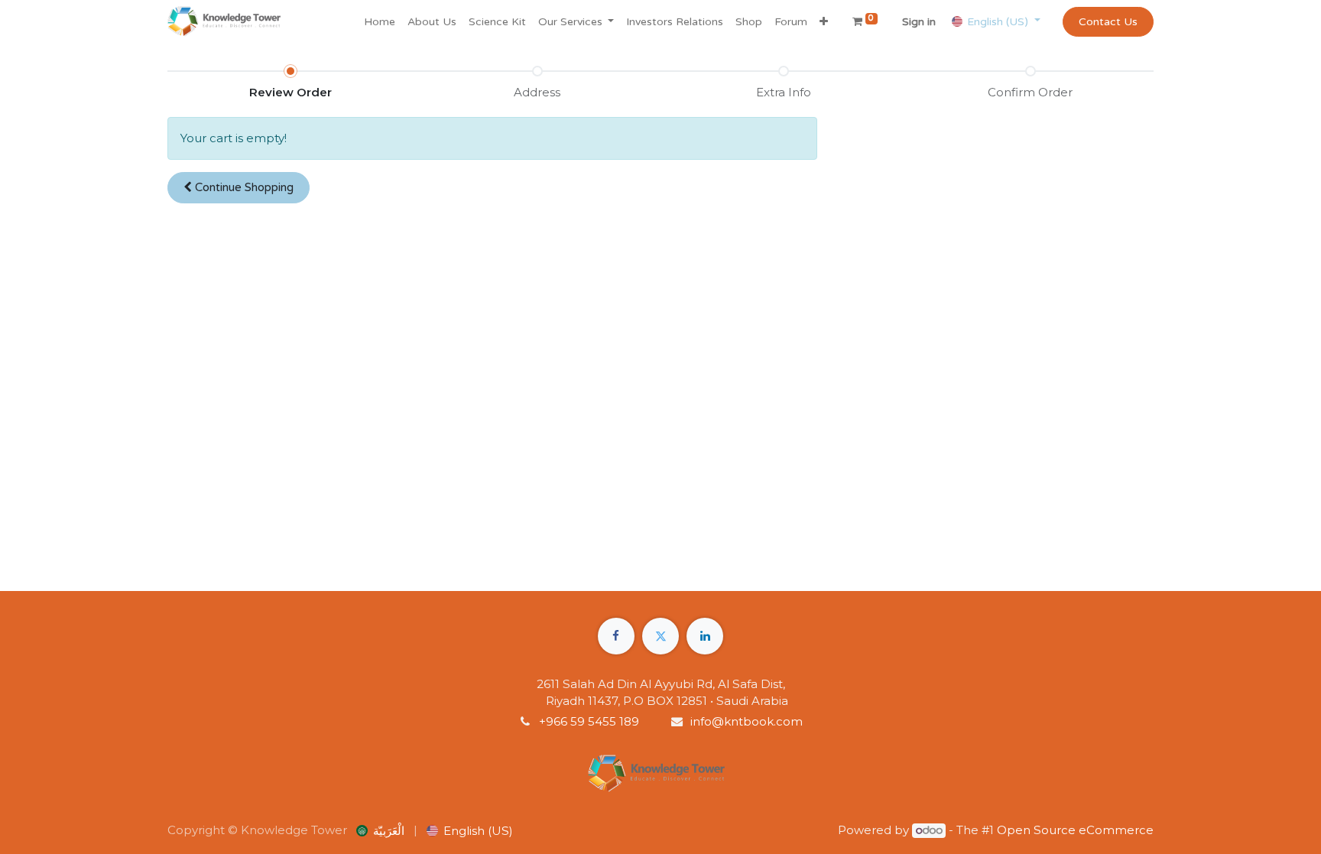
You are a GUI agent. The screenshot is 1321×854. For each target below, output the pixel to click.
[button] (823, 22)
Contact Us (1108, 21)
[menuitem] (379, 22)
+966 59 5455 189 (590, 721)
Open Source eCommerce (1075, 830)
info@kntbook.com (746, 721)
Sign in (919, 21)
